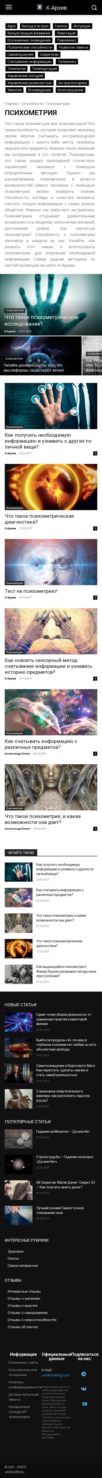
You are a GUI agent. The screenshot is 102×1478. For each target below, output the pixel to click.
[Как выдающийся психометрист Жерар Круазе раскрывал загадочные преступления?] (18, 974)
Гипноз (61, 25)
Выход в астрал (35, 25)
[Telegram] (83, 1374)
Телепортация (44, 68)
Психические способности (29, 47)
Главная (11, 103)
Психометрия (15, 310)
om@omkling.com (56, 1375)
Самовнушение (20, 54)
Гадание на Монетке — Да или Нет (63, 1131)
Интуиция (81, 25)
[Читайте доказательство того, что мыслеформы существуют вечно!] (41, 355)
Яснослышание (70, 89)
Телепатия (16, 68)
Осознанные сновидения (29, 40)
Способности (32, 103)
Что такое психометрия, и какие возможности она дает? (43, 819)
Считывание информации (29, 61)
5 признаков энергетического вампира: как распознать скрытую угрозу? (63, 1095)
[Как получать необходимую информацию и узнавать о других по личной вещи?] (51, 406)
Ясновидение (39, 89)
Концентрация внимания (28, 33)
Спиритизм (49, 54)
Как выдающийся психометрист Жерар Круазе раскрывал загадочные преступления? (66, 971)
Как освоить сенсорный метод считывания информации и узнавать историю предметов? (48, 666)
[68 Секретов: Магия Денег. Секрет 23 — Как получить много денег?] (18, 1190)
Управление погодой (25, 75)
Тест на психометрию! (31, 591)
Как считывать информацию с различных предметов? (41, 744)
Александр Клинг (17, 753)
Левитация (66, 33)
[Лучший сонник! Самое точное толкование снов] (18, 1215)
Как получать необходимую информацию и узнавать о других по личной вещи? (48, 441)
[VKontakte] (83, 1389)
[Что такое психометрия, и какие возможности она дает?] (51, 787)
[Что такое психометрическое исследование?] (51, 305)
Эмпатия (14, 89)
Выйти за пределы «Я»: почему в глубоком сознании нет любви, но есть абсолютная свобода (66, 1044)
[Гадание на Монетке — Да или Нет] (18, 1139)
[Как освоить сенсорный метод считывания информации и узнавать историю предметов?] (51, 631)
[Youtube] (85, 1404)
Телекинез (67, 61)
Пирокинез (66, 40)
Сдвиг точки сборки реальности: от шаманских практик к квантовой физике (63, 1019)
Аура (11, 25)
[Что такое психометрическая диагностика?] (51, 487)
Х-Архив (10, 453)
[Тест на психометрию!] (51, 562)
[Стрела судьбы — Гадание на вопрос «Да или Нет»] (18, 1164)
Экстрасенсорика (72, 82)
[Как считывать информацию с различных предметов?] (51, 712)
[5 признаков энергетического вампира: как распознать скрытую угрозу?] (18, 1099)
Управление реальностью (29, 82)
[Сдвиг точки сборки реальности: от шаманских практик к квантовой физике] (18, 1022)
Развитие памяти (73, 47)
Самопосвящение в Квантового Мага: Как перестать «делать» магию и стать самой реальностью (66, 1070)
